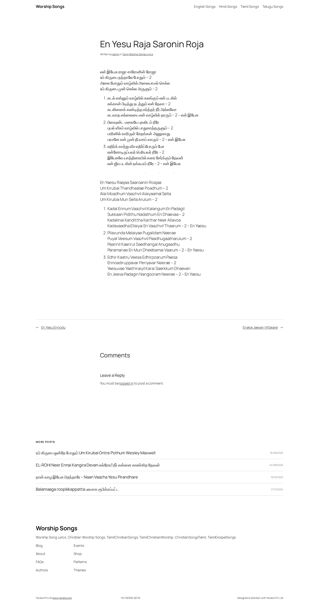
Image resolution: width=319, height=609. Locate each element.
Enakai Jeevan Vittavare (260, 327)
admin (115, 54)
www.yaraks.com (62, 598)
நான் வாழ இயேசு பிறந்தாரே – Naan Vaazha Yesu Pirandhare (87, 477)
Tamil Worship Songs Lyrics (137, 54)
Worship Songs (50, 6)
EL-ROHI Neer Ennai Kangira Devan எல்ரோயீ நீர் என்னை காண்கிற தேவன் (98, 465)
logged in (126, 383)
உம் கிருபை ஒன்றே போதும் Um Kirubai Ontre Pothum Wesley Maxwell (95, 453)
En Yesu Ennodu (53, 327)
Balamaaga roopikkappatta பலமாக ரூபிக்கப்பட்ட (77, 489)
